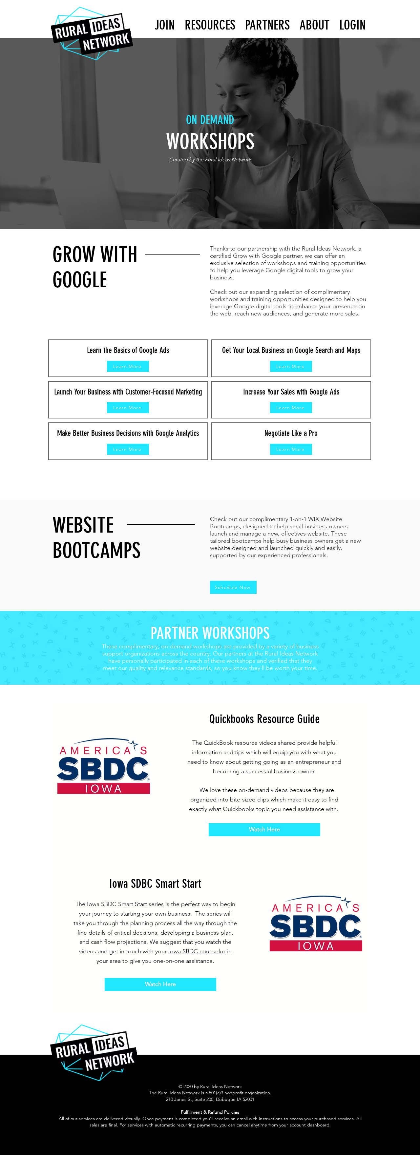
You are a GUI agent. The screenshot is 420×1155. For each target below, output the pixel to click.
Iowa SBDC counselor (196, 951)
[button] (352, 25)
